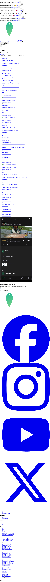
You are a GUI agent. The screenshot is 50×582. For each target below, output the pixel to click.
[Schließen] (22, 4)
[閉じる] (23, 10)
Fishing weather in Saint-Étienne (7, 555)
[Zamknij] (20, 15)
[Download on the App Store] (5, 287)
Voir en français (16, 2)
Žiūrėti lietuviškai (18, 12)
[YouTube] (26, 458)
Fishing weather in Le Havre (6, 554)
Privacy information (5, 575)
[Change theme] (3, 43)
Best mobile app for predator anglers (8, 533)
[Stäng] (19, 20)
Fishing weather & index (6, 513)
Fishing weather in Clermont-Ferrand (8, 561)
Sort (20, 55)
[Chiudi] (21, 8)
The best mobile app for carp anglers (8, 534)
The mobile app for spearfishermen (7, 539)
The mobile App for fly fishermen (7, 537)
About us (3, 528)
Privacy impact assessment (6, 576)
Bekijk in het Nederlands (20, 13)
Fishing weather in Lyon (6, 545)
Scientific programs (14, 41)
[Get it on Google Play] (13, 287)
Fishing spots (2, 41)
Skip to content (2, 0)
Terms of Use (4, 571)
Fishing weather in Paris (6, 543)
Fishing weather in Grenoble (6, 557)
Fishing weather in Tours (6, 565)
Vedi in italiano (17, 8)
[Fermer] (20, 2)
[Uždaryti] (22, 12)
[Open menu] (1, 46)
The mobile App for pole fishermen (7, 535)
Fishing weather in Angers (6, 558)
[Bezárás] (19, 7)
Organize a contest (5, 524)
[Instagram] (26, 410)
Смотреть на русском (20, 18)
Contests (9, 41)
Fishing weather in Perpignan (6, 568)
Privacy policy (4, 574)
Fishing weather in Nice (6, 547)
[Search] (1, 43)
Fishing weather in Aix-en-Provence (7, 563)
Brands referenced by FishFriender (5, 47)
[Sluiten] (26, 13)
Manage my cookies (5, 577)
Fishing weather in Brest (6, 564)
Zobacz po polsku (16, 15)
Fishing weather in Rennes (6, 552)
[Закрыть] (25, 18)
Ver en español (18, 5)
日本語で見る (19, 10)
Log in (1, 44)
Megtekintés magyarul (14, 7)
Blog (17, 41)
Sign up (4, 44)
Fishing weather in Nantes (6, 548)
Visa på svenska (15, 20)
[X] (26, 506)
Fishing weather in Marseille (6, 544)
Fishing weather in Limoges (6, 566)
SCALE (3, 523)
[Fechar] (23, 17)
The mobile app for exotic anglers (7, 536)
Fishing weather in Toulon (6, 556)
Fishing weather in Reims (6, 553)
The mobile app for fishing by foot (7, 538)
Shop (19, 41)
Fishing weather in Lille (6, 551)
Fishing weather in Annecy (6, 567)
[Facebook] (26, 362)
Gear (5, 41)
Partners (3, 529)
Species (7, 41)
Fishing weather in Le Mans (6, 562)
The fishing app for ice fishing (7, 540)
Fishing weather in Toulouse (6, 546)
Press (3, 530)
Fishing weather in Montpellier (7, 549)
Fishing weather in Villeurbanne (7, 560)
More (21, 41)
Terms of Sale (4, 572)
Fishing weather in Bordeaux (6, 550)
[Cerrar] (21, 5)
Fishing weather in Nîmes (6, 559)
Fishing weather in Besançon (6, 569)
